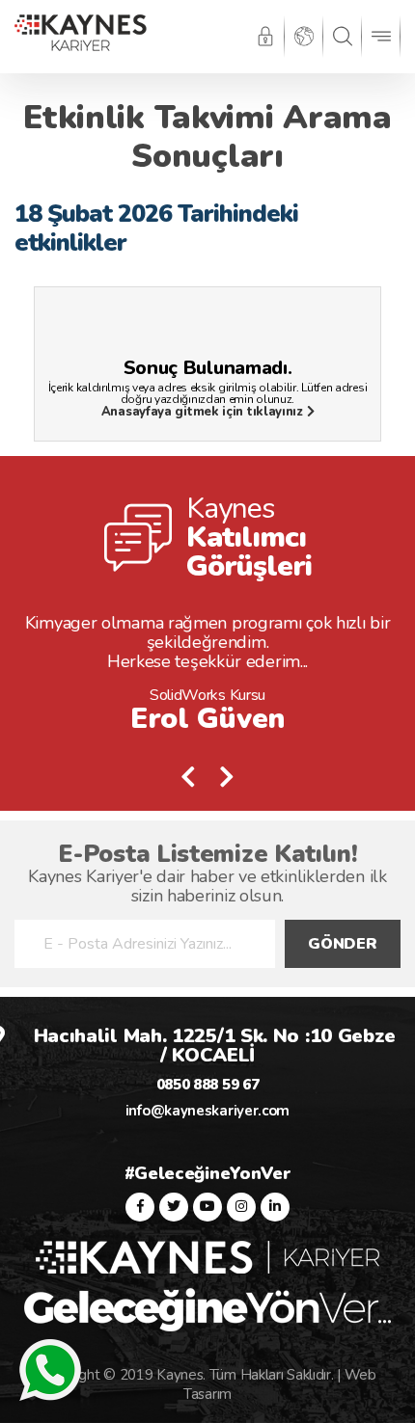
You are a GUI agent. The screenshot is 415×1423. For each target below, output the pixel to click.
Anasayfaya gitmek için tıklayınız (204, 411)
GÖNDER (342, 943)
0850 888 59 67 (208, 1084)
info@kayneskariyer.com (207, 1110)
